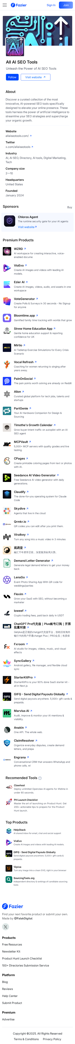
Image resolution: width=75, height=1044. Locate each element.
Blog (5, 985)
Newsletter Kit (11, 955)
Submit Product (12, 1006)
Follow (12, 77)
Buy (69, 207)
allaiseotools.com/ (17, 136)
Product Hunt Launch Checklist (22, 962)
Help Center (10, 999)
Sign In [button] (51, 5)
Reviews (7, 992)
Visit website (33, 77)
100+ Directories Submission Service (25, 969)
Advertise (8, 1023)
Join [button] (66, 5)
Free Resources (12, 948)
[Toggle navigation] (6, 5)
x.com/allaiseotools (18, 147)
